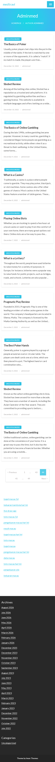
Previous (13, 472)
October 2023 (8, 662)
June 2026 (6, 617)
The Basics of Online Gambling (21, 127)
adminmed (26, 66)
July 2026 (6, 612)
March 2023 (7, 698)
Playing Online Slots (15, 218)
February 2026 (8, 637)
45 (16, 478)
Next (44, 478)
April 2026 (6, 627)
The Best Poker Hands (16, 345)
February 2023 (8, 703)
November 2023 (9, 657)
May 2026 (6, 622)
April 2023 (6, 693)
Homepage (16, 23)
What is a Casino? (14, 174)
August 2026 (7, 607)
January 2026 (7, 642)
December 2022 (9, 713)
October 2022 (8, 723)
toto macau (9, 540)
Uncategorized (13, 39)
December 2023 (9, 652)
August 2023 (7, 673)
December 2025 (9, 647)
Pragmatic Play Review (17, 301)
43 (36, 472)
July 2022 (6, 728)
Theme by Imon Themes (27, 758)
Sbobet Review (12, 84)
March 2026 (7, 632)
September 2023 (9, 667)
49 (29, 478)
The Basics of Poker (15, 44)
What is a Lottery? (14, 258)
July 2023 (6, 678)
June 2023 (6, 683)
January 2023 (7, 708)
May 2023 (6, 688)
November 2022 (9, 718)
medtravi (9, 4)
